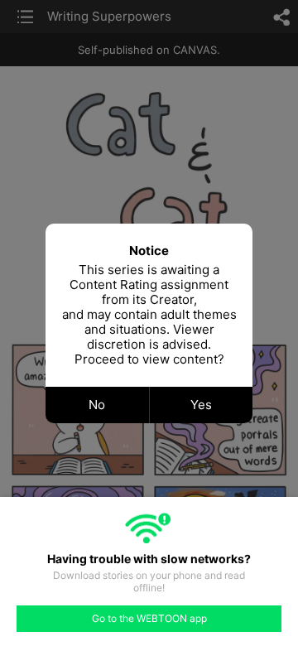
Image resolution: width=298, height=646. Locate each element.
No (97, 404)
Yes (201, 404)
